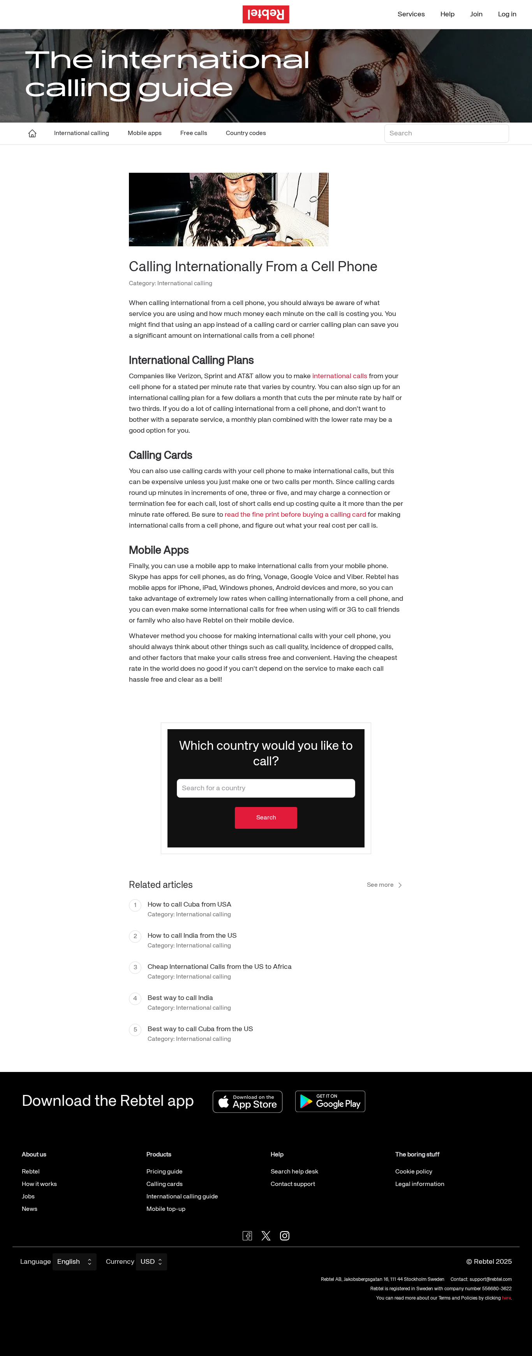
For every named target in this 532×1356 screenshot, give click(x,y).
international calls (339, 376)
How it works (39, 1184)
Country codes (246, 133)
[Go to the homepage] (266, 14)
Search (396, 130)
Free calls (193, 133)
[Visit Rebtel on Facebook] (247, 1235)
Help (447, 14)
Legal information (419, 1184)
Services (411, 14)
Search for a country (203, 785)
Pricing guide (164, 1172)
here (506, 1298)
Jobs (28, 1197)
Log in (507, 14)
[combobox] (266, 788)
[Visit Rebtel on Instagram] (284, 1235)
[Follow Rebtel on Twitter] (266, 1235)
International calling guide (182, 1197)
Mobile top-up (165, 1209)
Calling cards (164, 1184)
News (29, 1209)
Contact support (293, 1184)
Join (476, 14)
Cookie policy (413, 1172)
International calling (81, 133)
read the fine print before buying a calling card (295, 514)
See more (380, 885)
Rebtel (31, 1172)
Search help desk (294, 1172)
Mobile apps (145, 133)
